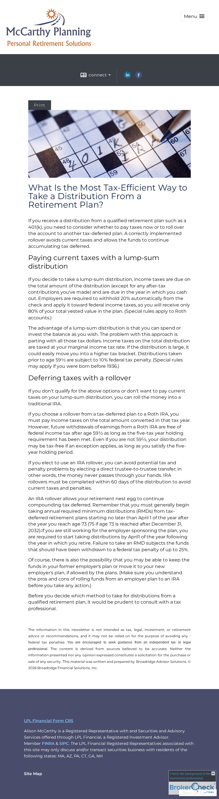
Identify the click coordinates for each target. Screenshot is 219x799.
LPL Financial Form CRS (48, 720)
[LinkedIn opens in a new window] (127, 76)
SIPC (64, 743)
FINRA (48, 743)
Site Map (33, 773)
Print (39, 105)
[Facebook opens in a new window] (138, 76)
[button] (194, 16)
